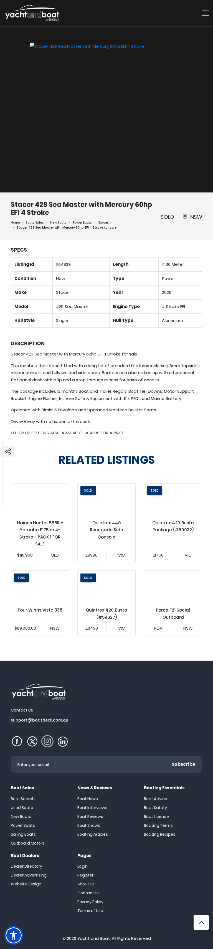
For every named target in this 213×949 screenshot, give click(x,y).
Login (82, 866)
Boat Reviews (90, 816)
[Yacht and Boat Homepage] (32, 13)
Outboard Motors (27, 843)
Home (15, 222)
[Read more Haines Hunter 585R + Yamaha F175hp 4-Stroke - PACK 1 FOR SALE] (40, 500)
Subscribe (184, 764)
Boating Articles (92, 834)
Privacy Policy (90, 902)
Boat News (87, 799)
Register (85, 875)
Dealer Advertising (29, 875)
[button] (8, 451)
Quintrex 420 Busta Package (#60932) (173, 523)
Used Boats (22, 807)
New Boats (58, 222)
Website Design (26, 884)
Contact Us (88, 893)
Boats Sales (35, 222)
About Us (86, 884)
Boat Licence (156, 816)
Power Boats (82, 222)
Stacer (103, 222)
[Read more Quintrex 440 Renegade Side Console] (106, 500)
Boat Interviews (92, 807)
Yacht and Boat (93, 938)
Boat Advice (155, 799)
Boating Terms (158, 825)
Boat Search (23, 799)
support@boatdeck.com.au (39, 720)
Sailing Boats (23, 834)
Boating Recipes (159, 834)
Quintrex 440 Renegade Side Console (106, 523)
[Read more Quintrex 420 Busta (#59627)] (106, 587)
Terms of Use (90, 910)
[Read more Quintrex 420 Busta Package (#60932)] (173, 500)
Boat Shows (88, 825)
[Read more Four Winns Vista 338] (40, 587)
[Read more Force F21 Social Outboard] (173, 587)
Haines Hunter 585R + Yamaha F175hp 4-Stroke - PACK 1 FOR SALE (40, 523)
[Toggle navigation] (205, 13)
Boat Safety (155, 807)
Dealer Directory (26, 866)
